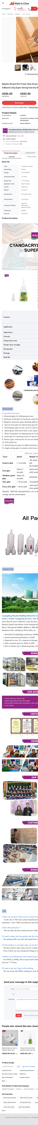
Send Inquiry (19, 103)
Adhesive (17, 14)
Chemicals (10, 14)
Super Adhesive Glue (10, 1102)
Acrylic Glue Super (9, 1107)
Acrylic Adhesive (26, 14)
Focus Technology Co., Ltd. (25, 1117)
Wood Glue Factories (10, 1098)
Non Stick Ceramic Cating (9, 1074)
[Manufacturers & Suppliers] (19, 3)
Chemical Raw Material (27, 1070)
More (3, 1110)
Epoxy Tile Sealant (7, 1077)
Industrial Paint (6, 1070)
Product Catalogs (29, 1066)
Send (18, 1015)
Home (3, 14)
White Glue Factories (26, 1098)
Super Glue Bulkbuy (24, 1107)
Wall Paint (23, 1074)
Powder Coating (24, 1077)
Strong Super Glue (25, 1102)
